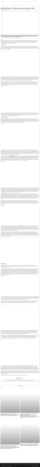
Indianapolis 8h (3, 234)
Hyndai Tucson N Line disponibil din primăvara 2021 (29, 444)
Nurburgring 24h (8, 234)
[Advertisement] (20, 455)
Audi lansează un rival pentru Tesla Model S (8, 445)
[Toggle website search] (38, 1)
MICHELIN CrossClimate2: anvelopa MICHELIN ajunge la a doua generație (28, 414)
